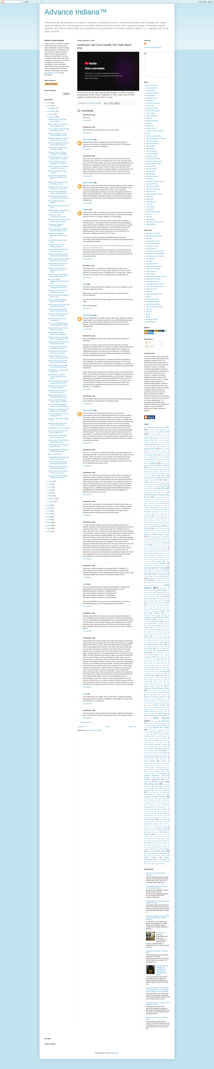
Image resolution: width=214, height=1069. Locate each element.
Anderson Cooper (149, 432)
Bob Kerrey (164, 463)
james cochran (157, 627)
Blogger (116, 1053)
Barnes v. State (165, 448)
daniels (146, 522)
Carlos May (157, 482)
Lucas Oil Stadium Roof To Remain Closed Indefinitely (58, 357)
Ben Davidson (160, 453)
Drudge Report (151, 248)
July (50, 484)
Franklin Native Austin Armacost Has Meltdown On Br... (58, 211)
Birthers (146, 463)
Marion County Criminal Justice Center (157, 687)
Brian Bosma (148, 469)
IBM (168, 600)
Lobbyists (161, 677)
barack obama (150, 449)
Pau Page (161, 746)
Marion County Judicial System (157, 690)
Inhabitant (167, 621)
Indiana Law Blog (152, 141)
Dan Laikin (166, 516)
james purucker (148, 634)
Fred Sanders (166, 578)
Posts (149, 343)
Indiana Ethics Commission (155, 605)
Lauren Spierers (163, 669)
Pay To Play (159, 750)
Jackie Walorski (156, 625)
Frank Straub (165, 576)
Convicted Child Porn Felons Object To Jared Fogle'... (57, 352)
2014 (49, 505)
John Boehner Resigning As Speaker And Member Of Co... (57, 177)
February (51, 499)
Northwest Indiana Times (154, 294)
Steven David (164, 815)
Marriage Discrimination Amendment (155, 697)
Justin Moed (160, 659)
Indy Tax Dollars (151, 151)
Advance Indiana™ (75, 12)
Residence (164, 777)
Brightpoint (155, 471)
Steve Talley (153, 815)
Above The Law (151, 85)
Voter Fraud (147, 853)
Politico (148, 296)
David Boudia (166, 522)
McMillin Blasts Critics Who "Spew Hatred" (57, 120)
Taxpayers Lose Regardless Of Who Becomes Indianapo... (58, 410)
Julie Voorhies (148, 659)
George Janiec (165, 580)
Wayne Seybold (150, 857)
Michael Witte (163, 711)
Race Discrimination (158, 767)
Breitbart (149, 238)
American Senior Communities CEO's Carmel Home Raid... (58, 338)
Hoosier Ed (150, 126)
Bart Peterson (162, 451)
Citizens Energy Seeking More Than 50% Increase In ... (58, 167)
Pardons (153, 742)
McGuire (167, 703)
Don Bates (147, 543)
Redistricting (163, 773)
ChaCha (146, 486)
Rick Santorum (159, 786)
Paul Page (155, 748)
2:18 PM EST (87, 329)
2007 (49, 525)
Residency (147, 780)
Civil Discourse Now (153, 103)
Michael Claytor (162, 709)
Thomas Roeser (151, 832)
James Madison (165, 629)
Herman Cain (155, 596)
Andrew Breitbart (155, 434)
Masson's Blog (151, 166)
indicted (146, 621)
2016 (49, 103)
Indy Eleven (155, 621)
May (50, 490)
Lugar (162, 679)
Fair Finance (161, 568)
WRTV (148, 314)
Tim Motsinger (157, 836)
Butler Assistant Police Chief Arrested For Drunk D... (57, 424)
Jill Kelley (164, 638)
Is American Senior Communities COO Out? (57, 216)
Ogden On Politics (152, 184)
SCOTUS (149, 204)
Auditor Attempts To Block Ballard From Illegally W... (57, 333)
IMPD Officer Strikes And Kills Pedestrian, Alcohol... (58, 183)
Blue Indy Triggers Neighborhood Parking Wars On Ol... (58, 281)
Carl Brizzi (159, 480)
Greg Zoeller (157, 590)
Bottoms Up (151, 467)
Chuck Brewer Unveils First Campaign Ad (57, 319)
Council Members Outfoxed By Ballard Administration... (58, 450)
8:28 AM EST (87, 718)
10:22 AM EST (87, 176)
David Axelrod (155, 522)
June (50, 487)
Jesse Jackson (155, 638)
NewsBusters (150, 174)
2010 (49, 517)
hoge (165, 598)
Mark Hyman (147, 692)
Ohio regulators (149, 738)
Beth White (159, 457)
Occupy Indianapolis (161, 736)
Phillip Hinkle (163, 757)
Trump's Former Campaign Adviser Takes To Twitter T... (58, 401)
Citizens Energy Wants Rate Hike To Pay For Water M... (58, 310)
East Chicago (166, 553)
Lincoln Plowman (150, 675)
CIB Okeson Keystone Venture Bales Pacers (157, 495)
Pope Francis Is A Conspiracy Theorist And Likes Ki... (58, 125)
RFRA (158, 780)
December (52, 108)
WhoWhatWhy (151, 224)
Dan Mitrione (150, 518)
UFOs (168, 842)
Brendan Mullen (162, 467)
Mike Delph (162, 713)
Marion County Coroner (152, 686)
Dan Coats (157, 516)
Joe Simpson (155, 646)
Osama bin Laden (149, 740)
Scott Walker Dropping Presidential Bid (55, 225)
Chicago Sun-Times (152, 241)
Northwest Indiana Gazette (155, 181)
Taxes (145, 828)
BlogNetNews (150, 95)
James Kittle (154, 629)
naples (146, 725)
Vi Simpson (156, 849)
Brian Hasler (159, 469)
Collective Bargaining (153, 505)
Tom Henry (161, 840)
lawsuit (146, 671)
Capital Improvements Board (152, 478)
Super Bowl (150, 819)
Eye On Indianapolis (153, 111)
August (51, 481)
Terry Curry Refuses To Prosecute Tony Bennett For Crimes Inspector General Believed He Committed (157, 989)
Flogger (85, 209)
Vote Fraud (160, 851)
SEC (159, 805)
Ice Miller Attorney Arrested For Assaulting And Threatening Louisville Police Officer (162, 970)
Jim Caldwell (147, 640)
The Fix (148, 214)
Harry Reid (154, 594)
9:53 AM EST (87, 687)
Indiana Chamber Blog (153, 136)
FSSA (148, 580)
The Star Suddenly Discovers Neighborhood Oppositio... (58, 463)
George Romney (151, 582)
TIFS (161, 832)
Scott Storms (164, 803)
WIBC (157, 859)
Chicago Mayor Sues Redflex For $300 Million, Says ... (58, 477)
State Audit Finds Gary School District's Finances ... (58, 329)
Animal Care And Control (159, 436)
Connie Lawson (163, 507)
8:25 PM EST (87, 495)
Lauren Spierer (150, 669)
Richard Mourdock (151, 784)
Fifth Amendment (157, 572)
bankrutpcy (163, 446)
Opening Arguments (152, 186)
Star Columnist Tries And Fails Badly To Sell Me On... (58, 441)
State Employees (149, 811)
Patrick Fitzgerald (149, 746)
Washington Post (151, 319)
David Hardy (160, 524)
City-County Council (158, 499)
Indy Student (150, 149)
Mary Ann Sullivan (158, 701)
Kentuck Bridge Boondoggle (152, 663)
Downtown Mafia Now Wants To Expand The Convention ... (58, 139)
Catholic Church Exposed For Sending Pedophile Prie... (58, 286)
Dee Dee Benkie (162, 532)
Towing (153, 842)
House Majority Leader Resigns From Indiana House (58, 130)
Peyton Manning (149, 757)
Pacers (160, 740)
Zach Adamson (158, 863)
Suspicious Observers (153, 304)
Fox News (149, 261)
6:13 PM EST (87, 404)
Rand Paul (154, 769)
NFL (162, 732)
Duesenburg (157, 549)
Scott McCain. (154, 803)
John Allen (165, 646)
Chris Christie (166, 490)
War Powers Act (162, 855)
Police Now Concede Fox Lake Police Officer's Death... (58, 343)
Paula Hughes (148, 750)
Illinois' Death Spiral (55, 454)
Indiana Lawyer (151, 271)
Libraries (159, 673)
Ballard (154, 446)
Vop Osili (150, 851)
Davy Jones (156, 530)
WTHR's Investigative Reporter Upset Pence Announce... (58, 144)
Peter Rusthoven (162, 754)
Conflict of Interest (149, 507)
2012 (49, 511)
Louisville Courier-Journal (154, 286)
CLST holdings (159, 503)
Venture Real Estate (150, 847)
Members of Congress (150, 707)
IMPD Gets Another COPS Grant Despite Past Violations (59, 220)
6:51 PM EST (87, 466)
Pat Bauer (164, 744)
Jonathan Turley (151, 156)
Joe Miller (160, 644)
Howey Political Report (153, 266)
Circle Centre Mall (159, 497)
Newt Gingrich (154, 732)
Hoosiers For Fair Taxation (155, 131)
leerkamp (153, 671)
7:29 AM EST (87, 515)
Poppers (163, 761)
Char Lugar (154, 486)
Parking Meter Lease (150, 744)
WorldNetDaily (151, 322)
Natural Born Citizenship (155, 729)
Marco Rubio (163, 684)
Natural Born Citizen (161, 727)
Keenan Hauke (163, 661)
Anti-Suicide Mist (162, 438)
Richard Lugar (158, 782)
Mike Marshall (148, 715)
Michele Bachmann (149, 713)
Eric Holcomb (160, 559)
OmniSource (162, 738)
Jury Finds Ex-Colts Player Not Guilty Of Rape (58, 446)
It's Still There (160, 932)
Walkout (164, 853)
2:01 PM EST (87, 277)
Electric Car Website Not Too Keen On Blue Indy (57, 432)
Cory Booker (163, 511)
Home (107, 727)
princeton (146, 763)
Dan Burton (147, 516)
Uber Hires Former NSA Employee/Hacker (56, 245)
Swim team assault (164, 821)
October (51, 114)
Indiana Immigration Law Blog (156, 138)
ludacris (155, 679)
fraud (148, 578)
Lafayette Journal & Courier (155, 284)
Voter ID (157, 853)
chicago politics (155, 490)
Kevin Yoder (166, 663)
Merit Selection (163, 707)
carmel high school (161, 484)
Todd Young (164, 838)
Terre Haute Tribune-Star (154, 307)
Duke (165, 549)
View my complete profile (152, 47)
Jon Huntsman (150, 655)
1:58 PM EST (87, 606)
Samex (146, 798)
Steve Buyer (147, 813)
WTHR (148, 317)
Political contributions (160, 759)
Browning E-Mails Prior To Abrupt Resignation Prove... (58, 396)
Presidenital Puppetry (153, 189)
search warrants (149, 805)
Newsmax (149, 291)
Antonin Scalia (148, 440)
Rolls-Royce (157, 790)
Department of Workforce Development (158, 536)
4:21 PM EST (87, 631)
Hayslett (162, 594)
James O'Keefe (151, 632)
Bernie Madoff (148, 457)
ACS (168, 427)
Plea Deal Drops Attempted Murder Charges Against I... (58, 192)
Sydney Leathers (152, 823)
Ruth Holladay (151, 202)
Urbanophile (150, 219)
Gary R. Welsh (88, 139)
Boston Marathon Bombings (160, 465)
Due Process (162, 547)
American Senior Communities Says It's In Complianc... (58, 314)
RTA (161, 792)
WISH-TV (149, 312)
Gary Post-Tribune (152, 264)
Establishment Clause (150, 565)
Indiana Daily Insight (153, 269)
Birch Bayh (163, 461)
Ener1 (155, 557)
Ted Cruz (153, 828)
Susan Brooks (162, 819)
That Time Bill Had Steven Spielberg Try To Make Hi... (58, 162)
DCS (165, 530)
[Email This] (109, 103)
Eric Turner (156, 561)
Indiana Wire (150, 274)
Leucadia (163, 671)
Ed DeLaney (164, 555)
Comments (151, 346)
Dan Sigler (160, 518)
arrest (158, 444)
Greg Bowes (163, 588)
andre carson (164, 432)
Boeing (146, 465)
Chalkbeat (149, 100)
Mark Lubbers (165, 692)
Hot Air (148, 133)
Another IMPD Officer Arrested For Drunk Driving (58, 250)
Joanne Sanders (159, 640)
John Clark (160, 648)
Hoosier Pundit (151, 128)
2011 (49, 514)
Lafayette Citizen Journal (154, 161)
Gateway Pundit (151, 116)
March (50, 496)
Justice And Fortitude (153, 159)
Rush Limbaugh (157, 794)
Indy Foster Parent (152, 143)
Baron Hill (150, 451)
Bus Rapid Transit (159, 476)
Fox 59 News (150, 259)
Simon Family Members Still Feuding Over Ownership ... (58, 361)
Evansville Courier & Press (155, 251)
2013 (49, 508)
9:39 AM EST (87, 149)
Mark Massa (150, 694)
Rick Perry (147, 786)
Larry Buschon (157, 667)
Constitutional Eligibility (151, 509)
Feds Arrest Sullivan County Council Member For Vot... (57, 134)
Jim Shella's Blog (152, 153)
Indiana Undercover (161, 615)
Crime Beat (147, 513)
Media (148, 705)
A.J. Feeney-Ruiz (149, 427)
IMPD (168, 603)
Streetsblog (150, 209)
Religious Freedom (150, 777)
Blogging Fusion (151, 98)
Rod (163, 788)
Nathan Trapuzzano (156, 725)
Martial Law (164, 699)
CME (168, 503)
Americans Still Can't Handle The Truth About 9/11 (57, 391)
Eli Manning (147, 557)
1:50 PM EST (87, 577)
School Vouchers (149, 801)
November (52, 111)
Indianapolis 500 (149, 617)
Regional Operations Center (154, 775)
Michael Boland (149, 709)
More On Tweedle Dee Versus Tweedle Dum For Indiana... (58, 158)
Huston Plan (161, 600)
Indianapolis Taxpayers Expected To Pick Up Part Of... (57, 235)
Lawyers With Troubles (153, 164)
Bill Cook (154, 461)
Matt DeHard (158, 703)
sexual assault (148, 809)
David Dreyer (150, 524)
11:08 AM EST (87, 559)
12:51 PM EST (88, 259)
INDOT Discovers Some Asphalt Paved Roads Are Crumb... (58, 259)
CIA (162, 492)
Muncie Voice (150, 171)
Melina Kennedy (160, 705)
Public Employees (156, 765)
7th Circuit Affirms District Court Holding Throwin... (58, 415)
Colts (165, 505)
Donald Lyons (157, 543)
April (50, 493)
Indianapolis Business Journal (156, 276)
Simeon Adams (162, 809)
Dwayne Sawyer (160, 551)
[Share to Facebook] (116, 103)
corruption (154, 511)
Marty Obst (147, 701)
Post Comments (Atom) (94, 730)
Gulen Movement (158, 592)
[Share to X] (114, 103)
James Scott (159, 634)
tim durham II (160, 834)
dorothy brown (157, 545)
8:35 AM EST (87, 120)
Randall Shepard (165, 769)
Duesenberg (147, 549)
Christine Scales (152, 492)
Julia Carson (163, 657)
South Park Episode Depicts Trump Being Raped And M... (58, 197)
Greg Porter (147, 590)
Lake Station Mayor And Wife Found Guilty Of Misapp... (57, 366)
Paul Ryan (164, 748)
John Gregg (157, 650)
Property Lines (151, 191)
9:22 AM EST (87, 133)
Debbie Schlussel (152, 108)
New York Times (151, 289)
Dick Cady (160, 538)
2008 (49, 522)
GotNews (149, 118)
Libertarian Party (149, 673)
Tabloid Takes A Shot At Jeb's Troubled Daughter (57, 148)
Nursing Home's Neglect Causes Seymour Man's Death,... (57, 376)
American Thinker (152, 93)
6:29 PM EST (87, 443)
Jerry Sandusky (158, 636)
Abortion (160, 427)
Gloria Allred (147, 585)
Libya (165, 673)
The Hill (148, 309)
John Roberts (156, 652)
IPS (147, 623)
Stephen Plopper (162, 811)
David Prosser (159, 528)
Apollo (159, 440)
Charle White (163, 486)
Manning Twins (158, 682)
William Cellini (165, 859)
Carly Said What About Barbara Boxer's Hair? (58, 296)
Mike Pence (159, 715)
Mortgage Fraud (163, 723)
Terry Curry (162, 828)
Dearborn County (149, 532)
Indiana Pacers (157, 609)
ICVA (147, 602)
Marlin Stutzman (162, 694)
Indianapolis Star (151, 281)
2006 (49, 528)
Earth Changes (154, 553)
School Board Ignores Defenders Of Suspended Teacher (157, 887)
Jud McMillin (153, 657)
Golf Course (157, 585)
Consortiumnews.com (153, 243)
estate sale (163, 565)
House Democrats (149, 600)
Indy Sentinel (150, 146)
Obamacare (156, 734)
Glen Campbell (163, 582)
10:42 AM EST (87, 203)
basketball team (148, 453)
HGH (164, 596)
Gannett (156, 580)
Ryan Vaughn (159, 797)
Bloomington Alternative (154, 236)
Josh (84, 284)
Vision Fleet (166, 849)
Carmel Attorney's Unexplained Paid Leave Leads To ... (58, 458)
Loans (154, 677)
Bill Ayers (162, 459)
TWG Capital (160, 842)
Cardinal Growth (149, 480)
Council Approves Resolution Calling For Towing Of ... (58, 347)
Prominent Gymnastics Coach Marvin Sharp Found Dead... (58, 255)
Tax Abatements (162, 826)
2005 (49, 531)
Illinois (153, 602)
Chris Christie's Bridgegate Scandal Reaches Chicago (58, 405)
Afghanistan (163, 429)
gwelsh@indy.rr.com (51, 73)
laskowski (167, 667)
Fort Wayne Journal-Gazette (155, 254)
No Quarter (149, 179)
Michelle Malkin (151, 169)
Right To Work (154, 788)
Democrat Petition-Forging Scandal (157, 534)
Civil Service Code (157, 501)
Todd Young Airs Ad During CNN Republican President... (59, 305)
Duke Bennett (148, 551)
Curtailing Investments (160, 513)
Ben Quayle (153, 455)
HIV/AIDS (158, 598)
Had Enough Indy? (152, 121)
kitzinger (159, 665)
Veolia (148, 849)
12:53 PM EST (88, 704)
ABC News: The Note (153, 233)
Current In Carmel (152, 246)
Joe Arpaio (154, 642)
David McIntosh (156, 526)
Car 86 (166, 478)
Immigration (160, 602)
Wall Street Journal (149, 855)
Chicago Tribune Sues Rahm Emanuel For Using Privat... (58, 188)
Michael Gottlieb (149, 711)
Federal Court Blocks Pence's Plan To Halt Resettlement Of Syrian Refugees (157, 917)
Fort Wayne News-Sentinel (155, 256)
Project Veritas (157, 763)
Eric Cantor (150, 559)
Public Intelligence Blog (154, 194)
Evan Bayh (148, 568)
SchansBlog (150, 207)
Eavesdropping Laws (152, 555)
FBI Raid (159, 570)
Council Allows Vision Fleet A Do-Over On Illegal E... (57, 472)
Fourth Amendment (161, 574)
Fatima (153, 570)
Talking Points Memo (153, 212)
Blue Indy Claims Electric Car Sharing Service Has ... (58, 291)
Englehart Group (165, 557)
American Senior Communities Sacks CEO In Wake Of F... (58, 275)
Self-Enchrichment (161, 807)
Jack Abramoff (161, 623)
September (52, 117)
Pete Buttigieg (163, 752)
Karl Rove (153, 661)
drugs (165, 545)
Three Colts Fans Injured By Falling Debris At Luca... (57, 436)
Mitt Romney (165, 721)
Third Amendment (149, 830)
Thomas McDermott (163, 830)
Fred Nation (156, 578)
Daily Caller (150, 106)
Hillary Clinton (148, 598)
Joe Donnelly (163, 642)
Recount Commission (153, 771)
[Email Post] (105, 103)
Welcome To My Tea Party (154, 222)
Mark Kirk (156, 692)
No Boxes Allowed (152, 176)
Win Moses (150, 861)
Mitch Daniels (161, 718)
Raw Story (149, 196)
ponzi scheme (149, 761)
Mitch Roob (154, 721)
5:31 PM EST (87, 389)
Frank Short (155, 576)
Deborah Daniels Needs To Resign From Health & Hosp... (57, 270)
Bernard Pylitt (164, 455)
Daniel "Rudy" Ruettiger (160, 520)
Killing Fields (150, 665)
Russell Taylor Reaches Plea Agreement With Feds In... (58, 467)
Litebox (162, 675)
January (51, 502)
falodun (146, 570)
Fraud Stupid (150, 113)
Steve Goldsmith (159, 813)
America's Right (151, 88)
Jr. (145, 657)
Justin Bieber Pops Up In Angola (59, 428)
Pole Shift (147, 759)
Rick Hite (165, 784)
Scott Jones (160, 801)
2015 (49, 106)
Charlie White (160, 488)
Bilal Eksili (155, 459)
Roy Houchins (152, 792)
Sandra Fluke (154, 798)
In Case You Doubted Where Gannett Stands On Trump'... (58, 324)
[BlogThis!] (111, 103)
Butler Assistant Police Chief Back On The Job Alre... (57, 300)
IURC (152, 623)
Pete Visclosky (148, 754)
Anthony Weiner (149, 438)
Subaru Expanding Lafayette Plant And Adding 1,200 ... (57, 230)
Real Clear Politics (152, 299)
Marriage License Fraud (151, 699)
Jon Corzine (166, 652)
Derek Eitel (150, 538)
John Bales (148, 648)
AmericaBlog (150, 90)
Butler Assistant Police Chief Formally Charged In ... (57, 386)
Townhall (149, 217)
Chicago (146, 490)
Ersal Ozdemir (159, 563)
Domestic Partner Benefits (159, 540)
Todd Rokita (154, 838)
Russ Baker (150, 199)
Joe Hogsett (148, 644)
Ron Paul (166, 790)
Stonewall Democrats (150, 817)
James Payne (163, 632)
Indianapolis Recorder (153, 279)
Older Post (132, 727)
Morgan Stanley (151, 723)
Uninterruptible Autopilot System (157, 845)
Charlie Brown (148, 488)
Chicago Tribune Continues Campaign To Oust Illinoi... (58, 153)
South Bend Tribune (153, 301)
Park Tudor (163, 742)
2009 (49, 520)
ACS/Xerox (152, 429)
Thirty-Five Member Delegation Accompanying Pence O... (58, 382)
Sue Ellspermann (164, 817)
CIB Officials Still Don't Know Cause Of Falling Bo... (57, 264)
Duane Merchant (149, 547)
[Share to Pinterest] (118, 103)
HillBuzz (149, 123)
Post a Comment (86, 722)
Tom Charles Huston (150, 840)
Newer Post (82, 727)
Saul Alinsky (164, 798)
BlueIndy (154, 463)
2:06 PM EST (87, 308)
